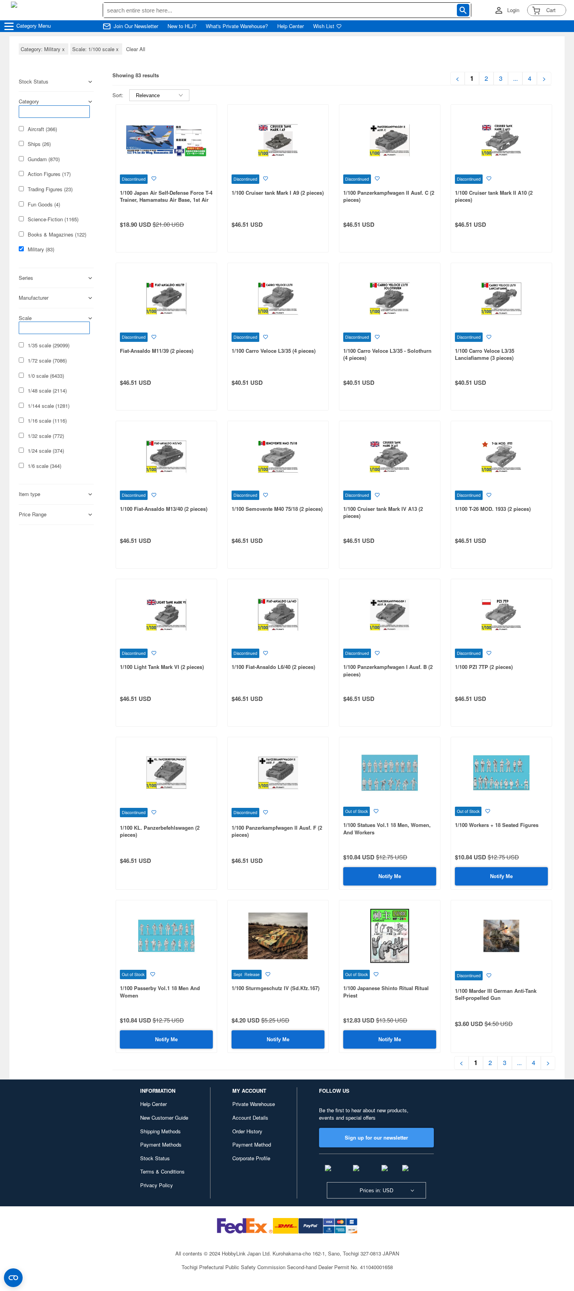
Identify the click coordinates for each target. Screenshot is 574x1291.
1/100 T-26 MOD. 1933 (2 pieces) (493, 508)
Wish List (323, 26)
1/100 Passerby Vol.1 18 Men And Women (160, 991)
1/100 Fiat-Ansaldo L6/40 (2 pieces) (273, 666)
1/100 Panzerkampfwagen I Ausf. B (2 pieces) (388, 670)
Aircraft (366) (42, 129)
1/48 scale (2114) (47, 390)
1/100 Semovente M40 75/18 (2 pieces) (277, 508)
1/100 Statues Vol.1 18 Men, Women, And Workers (387, 828)
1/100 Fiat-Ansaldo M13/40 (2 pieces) (163, 508)
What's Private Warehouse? (237, 26)
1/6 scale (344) (44, 465)
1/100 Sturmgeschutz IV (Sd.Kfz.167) (275, 988)
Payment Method (251, 1144)
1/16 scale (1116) (47, 420)
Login (513, 10)
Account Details (250, 1117)
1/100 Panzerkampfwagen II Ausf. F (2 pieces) (277, 831)
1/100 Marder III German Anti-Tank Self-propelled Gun (496, 994)
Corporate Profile (251, 1158)
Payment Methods (161, 1144)
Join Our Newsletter (136, 26)
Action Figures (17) (49, 174)
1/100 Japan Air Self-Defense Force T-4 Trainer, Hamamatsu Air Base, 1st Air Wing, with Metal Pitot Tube (166, 200)
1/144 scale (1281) (49, 405)
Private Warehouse (253, 1104)
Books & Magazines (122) (57, 234)
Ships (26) (39, 144)
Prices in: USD (376, 1190)
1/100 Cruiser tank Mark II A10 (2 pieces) (494, 196)
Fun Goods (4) (44, 204)
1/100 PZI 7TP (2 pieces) (484, 666)
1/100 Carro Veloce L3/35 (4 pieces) (274, 350)
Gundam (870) (44, 159)
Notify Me (389, 876)
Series (26, 277)
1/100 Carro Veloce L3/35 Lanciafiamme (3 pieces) (484, 354)
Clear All (135, 49)
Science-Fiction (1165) (53, 219)
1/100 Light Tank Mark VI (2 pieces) (162, 666)
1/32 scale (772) (46, 435)
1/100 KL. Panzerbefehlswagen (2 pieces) (160, 831)
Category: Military (43, 49)
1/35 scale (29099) (49, 345)
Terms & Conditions (162, 1171)
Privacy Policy (156, 1185)
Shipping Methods (160, 1131)
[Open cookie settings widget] (13, 1277)
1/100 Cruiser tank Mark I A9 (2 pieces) (278, 192)
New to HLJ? (182, 26)
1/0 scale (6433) (46, 375)
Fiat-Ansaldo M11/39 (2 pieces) (156, 350)
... (515, 78)
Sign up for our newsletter (376, 1137)
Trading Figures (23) (50, 189)
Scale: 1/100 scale (96, 49)
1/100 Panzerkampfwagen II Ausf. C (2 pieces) (388, 196)
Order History (247, 1131)
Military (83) (41, 249)
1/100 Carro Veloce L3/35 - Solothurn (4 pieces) (387, 354)
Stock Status (155, 1158)
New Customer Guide (164, 1117)
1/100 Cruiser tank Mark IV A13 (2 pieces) (383, 512)
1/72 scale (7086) (47, 360)
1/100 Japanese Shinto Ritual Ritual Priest (386, 991)
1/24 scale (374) (46, 450)
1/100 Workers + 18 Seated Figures (496, 825)
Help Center (290, 26)
